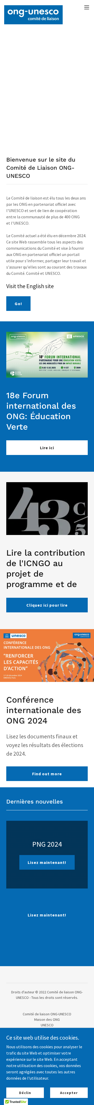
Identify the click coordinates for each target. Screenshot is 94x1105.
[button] (86, 7)
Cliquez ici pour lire (47, 605)
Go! (18, 303)
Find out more (47, 773)
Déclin (25, 1092)
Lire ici (47, 447)
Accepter (69, 1092)
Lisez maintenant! (47, 862)
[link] (33, 7)
